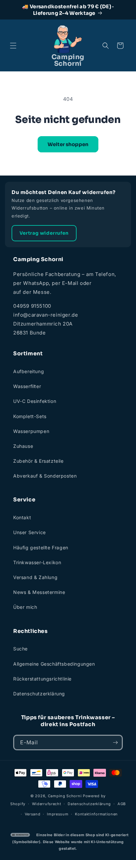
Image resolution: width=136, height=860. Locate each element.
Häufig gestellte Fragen (40, 547)
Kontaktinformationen (96, 814)
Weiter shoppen (68, 144)
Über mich (25, 607)
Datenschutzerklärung (39, 693)
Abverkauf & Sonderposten (45, 476)
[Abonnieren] (115, 742)
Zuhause (23, 446)
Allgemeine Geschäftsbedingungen (54, 664)
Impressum (57, 814)
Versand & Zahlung (35, 577)
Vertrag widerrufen (44, 233)
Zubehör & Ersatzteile (38, 461)
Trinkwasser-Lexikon (37, 562)
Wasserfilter (27, 386)
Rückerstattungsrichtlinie (42, 679)
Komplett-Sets (30, 416)
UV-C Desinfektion (34, 401)
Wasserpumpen (31, 431)
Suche (20, 648)
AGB (122, 803)
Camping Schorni (65, 796)
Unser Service (29, 532)
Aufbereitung (28, 371)
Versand (33, 814)
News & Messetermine (39, 592)
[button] (13, 45)
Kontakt (22, 517)
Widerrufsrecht (46, 803)
